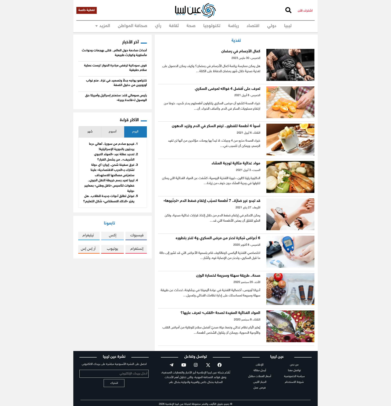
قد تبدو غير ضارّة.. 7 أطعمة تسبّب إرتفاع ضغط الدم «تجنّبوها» (212, 201)
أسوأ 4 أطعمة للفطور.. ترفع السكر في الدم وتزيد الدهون (216, 126)
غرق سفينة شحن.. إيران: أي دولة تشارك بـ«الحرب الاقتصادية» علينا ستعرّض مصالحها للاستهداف (112, 170)
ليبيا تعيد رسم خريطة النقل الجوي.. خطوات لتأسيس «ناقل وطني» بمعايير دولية (109, 186)
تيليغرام (88, 235)
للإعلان (260, 364)
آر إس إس (88, 248)
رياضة (233, 26)
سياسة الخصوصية (294, 376)
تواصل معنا (294, 370)
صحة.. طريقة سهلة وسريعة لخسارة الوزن (228, 275)
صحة (191, 26)
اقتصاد (253, 26)
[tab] (135, 132)
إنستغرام (136, 248)
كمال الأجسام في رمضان (240, 51)
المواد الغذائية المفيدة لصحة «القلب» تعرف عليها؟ (220, 313)
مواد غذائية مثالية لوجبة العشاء (236, 163)
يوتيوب (112, 248)
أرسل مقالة (260, 370)
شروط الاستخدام (294, 382)
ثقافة (174, 26)
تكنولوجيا (211, 26)
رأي (158, 26)
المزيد (104, 26)
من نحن (294, 364)
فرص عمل (260, 387)
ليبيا (288, 26)
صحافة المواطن (132, 26)
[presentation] (135, 132)
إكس (112, 235)
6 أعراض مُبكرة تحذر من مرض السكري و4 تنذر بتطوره (218, 238)
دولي (271, 26)
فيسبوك (137, 235)
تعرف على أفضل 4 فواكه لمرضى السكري (227, 89)
